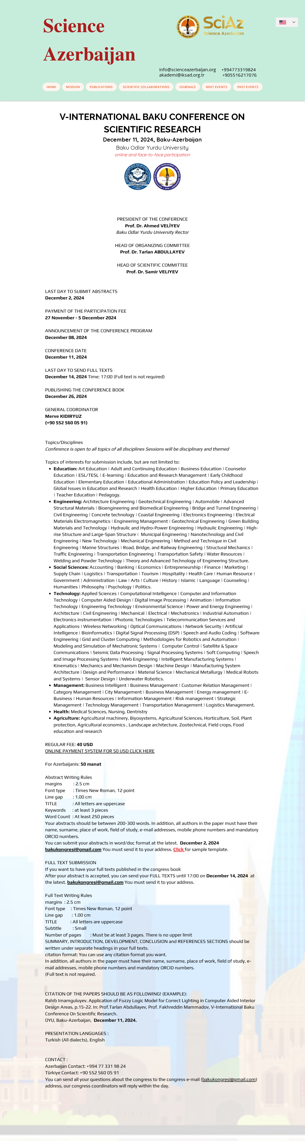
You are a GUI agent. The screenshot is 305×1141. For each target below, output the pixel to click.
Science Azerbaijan (89, 38)
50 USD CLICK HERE (134, 751)
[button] (217, 87)
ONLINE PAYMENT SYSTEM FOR (79, 751)
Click (178, 849)
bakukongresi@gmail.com (73, 849)
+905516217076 (239, 74)
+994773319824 (238, 69)
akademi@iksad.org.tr (190, 75)
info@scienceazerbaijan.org (187, 70)
